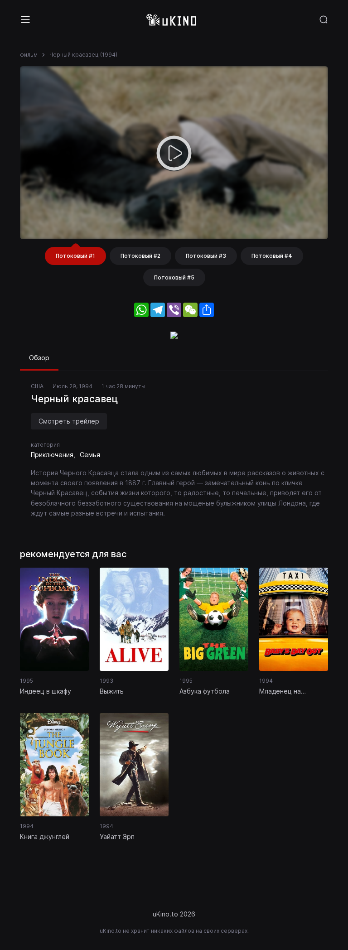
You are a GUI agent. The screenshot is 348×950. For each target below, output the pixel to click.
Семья (90, 454)
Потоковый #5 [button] (174, 277)
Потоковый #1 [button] (75, 255)
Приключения (52, 454)
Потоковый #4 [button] (271, 255)
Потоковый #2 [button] (140, 255)
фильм (29, 54)
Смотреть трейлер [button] (69, 421)
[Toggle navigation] (25, 19)
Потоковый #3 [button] (206, 255)
